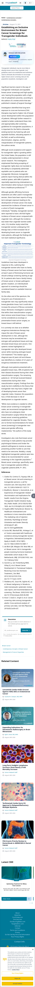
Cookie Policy (15, 969)
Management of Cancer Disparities (13, 652)
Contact (17, 928)
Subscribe (25, 630)
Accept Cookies (17, 983)
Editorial (17, 926)
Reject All (17, 978)
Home (3, 18)
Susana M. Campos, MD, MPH (13, 696)
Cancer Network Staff (11, 772)
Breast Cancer (6, 646)
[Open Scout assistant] (25, 2)
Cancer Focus (16, 8)
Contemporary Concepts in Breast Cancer (15, 649)
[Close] (33, 949)
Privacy (17, 932)
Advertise (17, 915)
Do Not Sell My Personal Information (17, 935)
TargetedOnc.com (17, 924)
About (17, 913)
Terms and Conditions (17, 930)
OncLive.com (17, 919)
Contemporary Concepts (14, 18)
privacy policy (8, 635)
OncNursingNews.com (17, 922)
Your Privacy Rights (17, 937)
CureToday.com (17, 917)
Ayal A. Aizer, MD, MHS (11, 734)
